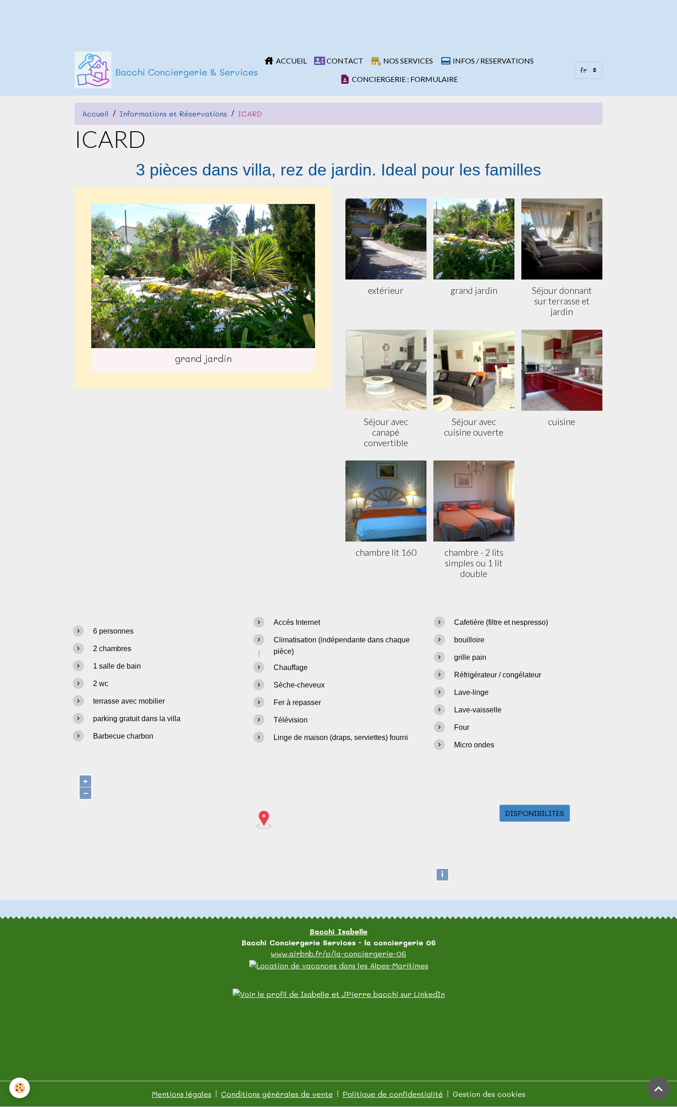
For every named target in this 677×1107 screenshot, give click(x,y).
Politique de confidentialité (393, 1094)
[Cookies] (19, 1088)
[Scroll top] (658, 1088)
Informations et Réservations (173, 113)
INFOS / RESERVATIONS (492, 60)
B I (338, 931)
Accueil (95, 113)
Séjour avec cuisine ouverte (473, 426)
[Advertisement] (167, 20)
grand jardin (473, 290)
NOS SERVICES (407, 60)
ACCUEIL (290, 60)
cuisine (561, 421)
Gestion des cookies (489, 1094)
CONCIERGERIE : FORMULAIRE (404, 79)
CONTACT (344, 60)
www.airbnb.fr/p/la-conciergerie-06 (338, 953)
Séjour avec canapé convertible (386, 432)
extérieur (385, 290)
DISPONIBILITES (534, 813)
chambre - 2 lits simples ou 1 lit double (473, 563)
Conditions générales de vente (277, 1094)
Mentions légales (181, 1094)
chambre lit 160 (386, 552)
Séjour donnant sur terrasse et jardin (562, 301)
